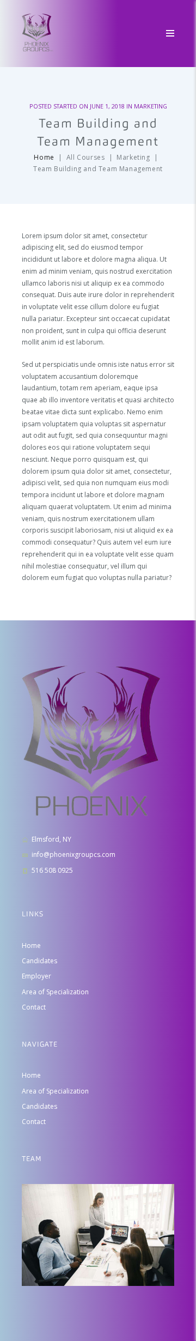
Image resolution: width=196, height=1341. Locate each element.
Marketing (150, 106)
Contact (34, 1007)
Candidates (39, 960)
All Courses (85, 157)
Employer (36, 976)
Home (44, 157)
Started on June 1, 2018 (89, 106)
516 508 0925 (52, 870)
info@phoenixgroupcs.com (73, 854)
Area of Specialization (55, 991)
